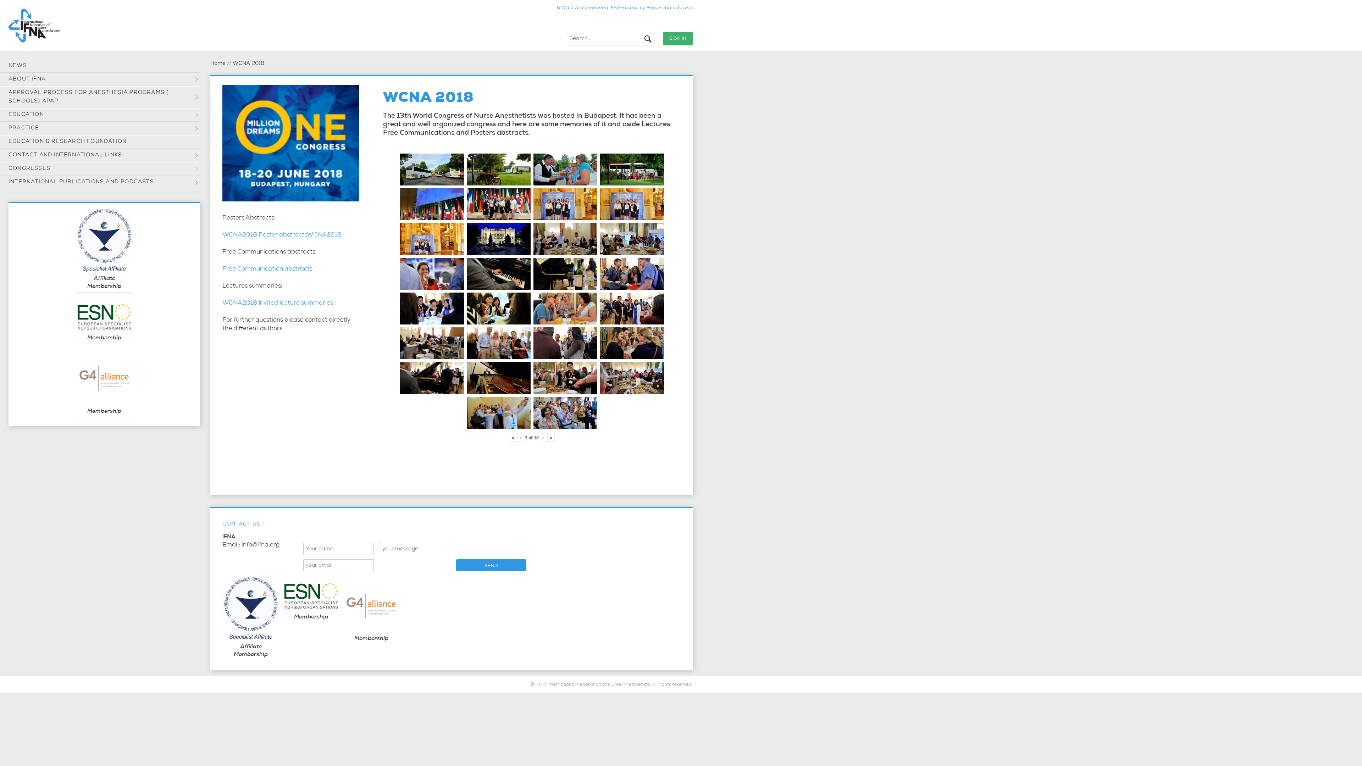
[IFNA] (34, 25)
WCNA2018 (324, 235)
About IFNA (27, 79)
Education (26, 114)
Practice (24, 128)
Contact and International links (65, 155)
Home (218, 63)
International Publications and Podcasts (81, 182)
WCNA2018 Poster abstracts (264, 235)
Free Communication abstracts (267, 269)
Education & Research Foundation (68, 141)
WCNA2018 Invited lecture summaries (277, 303)
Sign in (677, 39)
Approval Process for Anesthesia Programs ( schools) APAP (88, 97)
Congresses (29, 168)
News (18, 65)
